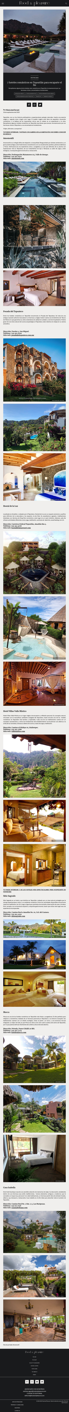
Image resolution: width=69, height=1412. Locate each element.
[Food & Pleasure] (34, 3)
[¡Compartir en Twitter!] (40, 105)
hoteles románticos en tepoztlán (25, 96)
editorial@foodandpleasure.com (34, 1382)
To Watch (34, 1358)
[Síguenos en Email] (37, 1369)
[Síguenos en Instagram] (32, 1369)
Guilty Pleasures (34, 1349)
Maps (34, 1361)
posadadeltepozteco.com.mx (22, 326)
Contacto (17, 1397)
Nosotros (17, 1394)
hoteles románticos (31, 93)
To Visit (34, 1346)
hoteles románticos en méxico (46, 93)
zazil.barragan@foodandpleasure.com (34, 1378)
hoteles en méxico (19, 93)
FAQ (17, 1403)
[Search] (66, 3)
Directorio (17, 1400)
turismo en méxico (47, 96)
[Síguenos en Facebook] (27, 1369)
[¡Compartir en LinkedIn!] (34, 105)
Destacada (34, 77)
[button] (3, 3)
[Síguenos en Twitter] (42, 1369)
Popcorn (34, 1355)
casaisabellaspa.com (19, 1195)
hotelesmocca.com (18, 1019)
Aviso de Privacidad (17, 1388)
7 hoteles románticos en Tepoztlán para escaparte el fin (34, 83)
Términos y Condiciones (17, 1391)
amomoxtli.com (17, 158)
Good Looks (34, 1352)
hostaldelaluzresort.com (21, 515)
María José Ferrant (12, 110)
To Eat (34, 1343)
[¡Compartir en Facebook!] (29, 105)
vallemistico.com (18, 718)
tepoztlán (38, 96)
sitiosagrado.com (18, 903)
